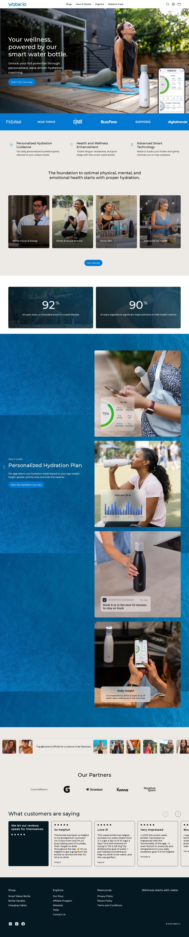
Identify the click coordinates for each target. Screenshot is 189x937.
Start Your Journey (21, 82)
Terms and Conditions (109, 905)
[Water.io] (17, 4)
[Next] (178, 814)
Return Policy (104, 900)
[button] (167, 4)
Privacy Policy (105, 896)
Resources (104, 890)
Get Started (93, 263)
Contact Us (59, 914)
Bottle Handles (16, 900)
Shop (12, 890)
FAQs (56, 910)
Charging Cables (17, 905)
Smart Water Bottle (19, 896)
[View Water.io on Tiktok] (17, 924)
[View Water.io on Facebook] (23, 924)
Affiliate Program (62, 900)
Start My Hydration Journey (26, 484)
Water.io (176, 924)
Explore (58, 890)
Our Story (58, 896)
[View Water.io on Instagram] (10, 924)
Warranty (58, 905)
